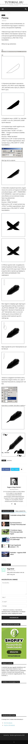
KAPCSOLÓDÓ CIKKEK (7, 511)
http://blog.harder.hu (14, 489)
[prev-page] (3, 560)
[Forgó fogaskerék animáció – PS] (5, 546)
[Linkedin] (15, 504)
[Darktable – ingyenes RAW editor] (5, 554)
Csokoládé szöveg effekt (17, 515)
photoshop (9, 460)
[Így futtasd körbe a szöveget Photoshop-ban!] (5, 524)
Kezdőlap (4, 12)
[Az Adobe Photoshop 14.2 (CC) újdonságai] (5, 539)
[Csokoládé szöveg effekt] (5, 517)
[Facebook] (12, 504)
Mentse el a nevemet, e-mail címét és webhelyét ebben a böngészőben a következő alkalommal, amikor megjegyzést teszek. (13, 611)
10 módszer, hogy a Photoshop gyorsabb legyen (16, 532)
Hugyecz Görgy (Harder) (14, 487)
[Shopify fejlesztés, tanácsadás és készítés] (14, 658)
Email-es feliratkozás (9, 725)
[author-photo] (14, 485)
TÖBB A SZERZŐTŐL (20, 511)
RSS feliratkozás (8, 723)
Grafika (8, 12)
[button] (2, 9)
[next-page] (5, 560)
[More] (21, 469)
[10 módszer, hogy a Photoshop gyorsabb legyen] (5, 532)
